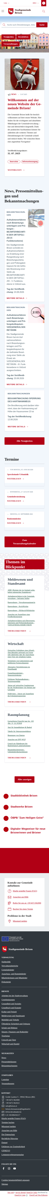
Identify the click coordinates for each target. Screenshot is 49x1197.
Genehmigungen (8, 1000)
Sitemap (5, 1184)
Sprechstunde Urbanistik (18, 474)
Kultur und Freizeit (9, 1012)
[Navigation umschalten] (2, 11)
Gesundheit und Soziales (11, 1004)
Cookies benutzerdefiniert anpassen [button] (16, 1180)
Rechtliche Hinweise (10, 1138)
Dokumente (6, 982)
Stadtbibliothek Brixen (24, 795)
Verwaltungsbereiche (10, 966)
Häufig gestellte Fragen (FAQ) (14, 1118)
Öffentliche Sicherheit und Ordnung (16, 1024)
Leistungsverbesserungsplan (13, 1155)
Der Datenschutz (8, 1134)
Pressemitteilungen (9, 1062)
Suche (41, 25)
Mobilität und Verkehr (10, 1020)
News (13, 94)
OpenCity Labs (20, 1195)
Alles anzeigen (24, 779)
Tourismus (6, 1036)
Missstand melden (9, 1126)
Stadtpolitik (6, 962)
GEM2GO (6, 1151)
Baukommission (14, 519)
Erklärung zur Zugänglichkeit (13, 1147)
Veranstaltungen (11, 44)
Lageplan (5, 1079)
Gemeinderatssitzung (16, 497)
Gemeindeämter (8, 970)
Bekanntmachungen (9, 1066)
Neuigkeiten (9, 37)
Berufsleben (23, 37)
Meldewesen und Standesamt (13, 1016)
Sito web (11, 1192)
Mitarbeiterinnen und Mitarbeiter (14, 978)
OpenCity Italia (31, 1192)
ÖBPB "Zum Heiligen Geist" (27, 817)
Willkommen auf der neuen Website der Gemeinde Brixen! (24, 104)
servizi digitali (21, 1192)
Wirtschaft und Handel (10, 1044)
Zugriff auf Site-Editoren (38, 1195)
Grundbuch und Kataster (11, 1008)
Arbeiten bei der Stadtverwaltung (15, 996)
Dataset (4, 1143)
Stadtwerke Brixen (22, 806)
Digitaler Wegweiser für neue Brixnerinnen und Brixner (28, 830)
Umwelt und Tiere (9, 1040)
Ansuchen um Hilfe (9, 1130)
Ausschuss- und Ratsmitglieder (14, 974)
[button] (7, 3)
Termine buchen (8, 1122)
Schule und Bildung (9, 1028)
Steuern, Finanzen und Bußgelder (15, 1032)
